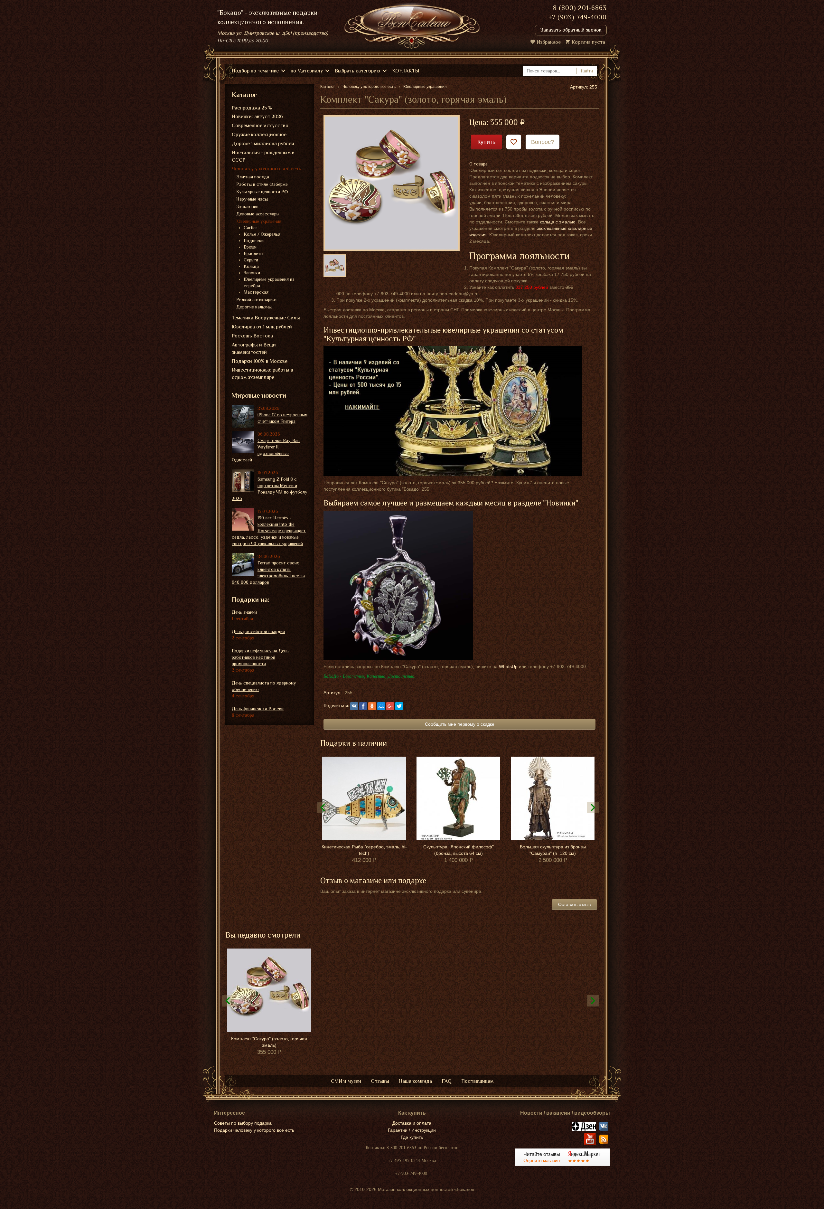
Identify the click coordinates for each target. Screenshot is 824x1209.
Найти (587, 70)
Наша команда (415, 1081)
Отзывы (380, 1081)
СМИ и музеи (346, 1081)
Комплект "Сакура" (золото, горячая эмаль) (269, 1042)
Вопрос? (542, 142)
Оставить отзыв (574, 904)
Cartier (250, 227)
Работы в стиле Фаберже (262, 184)
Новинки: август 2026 (257, 116)
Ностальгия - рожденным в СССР (263, 156)
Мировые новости (259, 395)
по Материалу (307, 71)
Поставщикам (477, 1081)
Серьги (251, 259)
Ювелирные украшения (258, 221)
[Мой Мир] (381, 706)
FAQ (447, 1081)
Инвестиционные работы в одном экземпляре (262, 373)
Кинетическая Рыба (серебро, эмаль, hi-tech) (364, 850)
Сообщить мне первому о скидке (459, 724)
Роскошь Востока (252, 336)
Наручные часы (252, 199)
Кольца (251, 266)
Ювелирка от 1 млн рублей (262, 327)
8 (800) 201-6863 (580, 7)
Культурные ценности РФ (262, 191)
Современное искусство (260, 125)
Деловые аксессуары (257, 213)
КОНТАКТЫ (405, 71)
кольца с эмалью (558, 221)
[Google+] (390, 706)
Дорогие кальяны (254, 306)
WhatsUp (508, 666)
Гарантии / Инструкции (412, 1130)
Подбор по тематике (255, 71)
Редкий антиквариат (256, 299)
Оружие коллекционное (259, 134)
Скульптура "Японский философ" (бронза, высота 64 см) (458, 850)
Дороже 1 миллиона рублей (263, 143)
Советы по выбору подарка (243, 1123)
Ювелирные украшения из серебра (269, 282)
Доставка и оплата (411, 1123)
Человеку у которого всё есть (266, 169)
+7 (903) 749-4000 (577, 17)
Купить (486, 142)
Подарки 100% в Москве (259, 361)
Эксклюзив (247, 206)
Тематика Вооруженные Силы (266, 318)
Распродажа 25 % (252, 108)
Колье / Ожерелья (262, 234)
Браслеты (253, 253)
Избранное (549, 42)
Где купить (412, 1137)
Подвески (254, 240)
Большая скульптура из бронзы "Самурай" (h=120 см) (553, 850)
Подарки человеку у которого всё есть (254, 1130)
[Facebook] (363, 706)
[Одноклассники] (372, 706)
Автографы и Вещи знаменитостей (254, 348)
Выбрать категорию (357, 71)
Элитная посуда (252, 176)
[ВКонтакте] (354, 706)
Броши (250, 247)
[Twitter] (399, 706)
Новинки (561, 502)
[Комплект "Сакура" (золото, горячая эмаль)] (391, 182)
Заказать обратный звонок (571, 30)
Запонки (252, 272)
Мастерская (256, 292)
